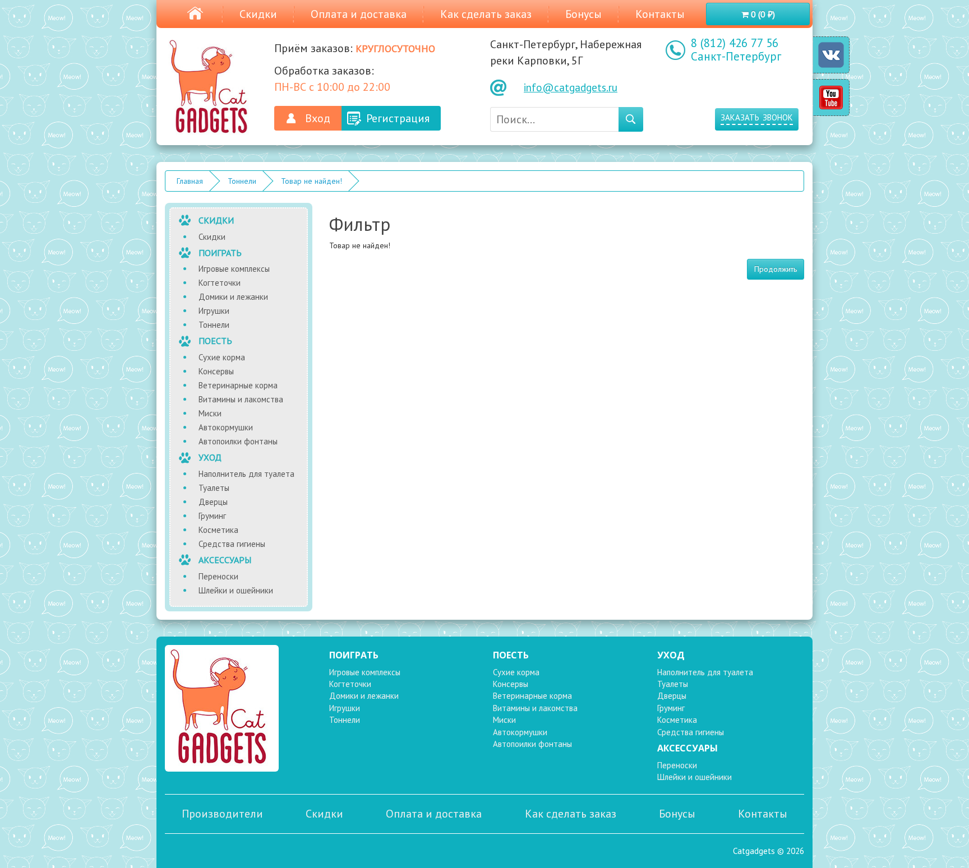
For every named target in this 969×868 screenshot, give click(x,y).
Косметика (218, 529)
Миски (210, 413)
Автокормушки (226, 427)
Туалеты (214, 487)
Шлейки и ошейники (236, 590)
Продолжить (775, 269)
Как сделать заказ (486, 14)
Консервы (216, 371)
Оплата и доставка (359, 14)
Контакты (660, 14)
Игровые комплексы (234, 268)
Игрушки (214, 310)
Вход (317, 118)
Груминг (212, 515)
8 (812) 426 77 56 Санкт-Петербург (736, 49)
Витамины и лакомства (241, 399)
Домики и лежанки (233, 296)
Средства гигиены (232, 544)
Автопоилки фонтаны (238, 441)
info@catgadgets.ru (570, 87)
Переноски (218, 576)
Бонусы (583, 14)
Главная (190, 181)
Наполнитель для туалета (246, 473)
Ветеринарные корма (238, 385)
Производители (222, 813)
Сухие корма (222, 357)
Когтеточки (220, 282)
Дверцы (213, 501)
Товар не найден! (311, 181)
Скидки (258, 14)
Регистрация (398, 118)
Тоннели (242, 181)
